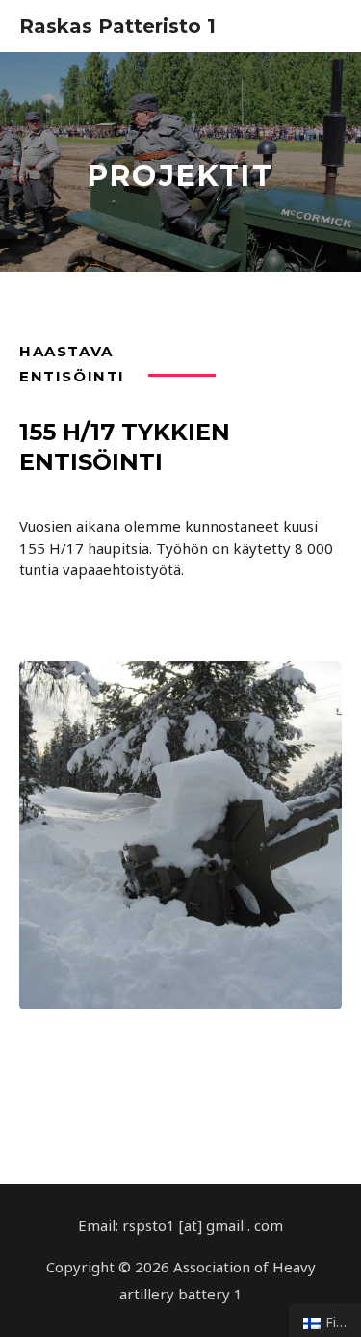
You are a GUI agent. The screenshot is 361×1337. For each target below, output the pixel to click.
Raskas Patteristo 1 (117, 26)
